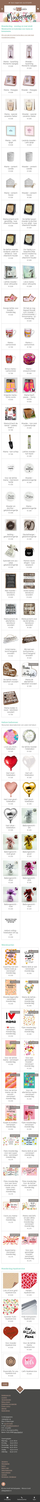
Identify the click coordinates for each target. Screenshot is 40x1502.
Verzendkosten (6, 1400)
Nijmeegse (5, 1477)
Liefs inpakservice (29, 1371)
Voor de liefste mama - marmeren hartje (10, 480)
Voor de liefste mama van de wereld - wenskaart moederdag (11, 1094)
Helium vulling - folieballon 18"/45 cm (10, 932)
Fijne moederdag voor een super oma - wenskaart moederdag (11, 1154)
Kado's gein (5, 1468)
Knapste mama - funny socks (11, 396)
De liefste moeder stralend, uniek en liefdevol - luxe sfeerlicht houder (10, 252)
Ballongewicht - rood (29, 905)
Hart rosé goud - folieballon (11, 800)
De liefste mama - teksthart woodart (10, 681)
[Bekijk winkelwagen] (38, 8)
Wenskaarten (5, 1464)
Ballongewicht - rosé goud (10, 853)
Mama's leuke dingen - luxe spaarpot (29, 563)
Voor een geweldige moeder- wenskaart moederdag (29, 1254)
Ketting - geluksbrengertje (11, 536)
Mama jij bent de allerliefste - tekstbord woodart (11, 622)
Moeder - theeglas (29, 90)
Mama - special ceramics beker (10, 115)
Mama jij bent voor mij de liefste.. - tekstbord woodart (29, 622)
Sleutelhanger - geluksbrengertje (29, 536)
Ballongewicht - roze (10, 905)
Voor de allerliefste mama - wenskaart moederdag (29, 1093)
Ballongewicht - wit (29, 827)
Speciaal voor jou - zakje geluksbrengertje (10, 563)
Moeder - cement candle (29, 168)
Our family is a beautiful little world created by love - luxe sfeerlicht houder (29, 253)
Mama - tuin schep (10, 452)
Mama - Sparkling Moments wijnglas (10, 63)
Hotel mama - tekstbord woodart (29, 593)
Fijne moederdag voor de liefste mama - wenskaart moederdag (29, 1184)
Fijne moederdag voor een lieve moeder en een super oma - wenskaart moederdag (11, 1186)
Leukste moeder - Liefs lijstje (29, 141)
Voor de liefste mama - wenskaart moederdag (10, 1060)
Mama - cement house (10, 194)
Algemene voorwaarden (9, 1404)
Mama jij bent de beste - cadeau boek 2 (11, 425)
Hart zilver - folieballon (11, 827)
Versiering (4, 1461)
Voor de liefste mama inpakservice (29, 1345)
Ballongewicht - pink (29, 879)
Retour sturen (5, 1402)
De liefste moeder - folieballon (29, 748)
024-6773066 (8, 1423)
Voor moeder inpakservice (10, 1344)
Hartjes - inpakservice (29, 1291)
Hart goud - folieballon (29, 800)
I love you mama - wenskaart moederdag (10, 1218)
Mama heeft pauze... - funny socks (29, 397)
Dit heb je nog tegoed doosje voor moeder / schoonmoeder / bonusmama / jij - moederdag (29, 313)
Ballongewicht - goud (29, 853)
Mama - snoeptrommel (29, 370)
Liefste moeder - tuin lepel (29, 453)
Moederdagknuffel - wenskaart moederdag (10, 999)
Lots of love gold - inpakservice (10, 1291)
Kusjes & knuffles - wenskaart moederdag (10, 1125)
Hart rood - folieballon (10, 774)
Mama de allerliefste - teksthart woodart (29, 682)
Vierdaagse (12, 1477)
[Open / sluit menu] (2, 8)
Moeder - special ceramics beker (29, 115)
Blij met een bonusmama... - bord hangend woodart (29, 652)
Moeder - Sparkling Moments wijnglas (29, 64)
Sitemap (4, 1408)
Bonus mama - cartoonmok (11, 370)
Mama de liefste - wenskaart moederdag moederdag (29, 1000)
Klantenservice (6, 1395)
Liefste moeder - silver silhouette (11, 283)
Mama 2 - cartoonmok (29, 344)
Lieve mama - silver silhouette (29, 283)
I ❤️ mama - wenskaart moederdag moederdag (11, 1030)
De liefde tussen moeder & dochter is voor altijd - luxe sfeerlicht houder (29, 222)
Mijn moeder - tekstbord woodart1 (11, 593)
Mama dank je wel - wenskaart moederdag (29, 969)
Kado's (3, 1466)
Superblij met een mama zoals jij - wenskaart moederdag (10, 970)
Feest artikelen (5, 1472)
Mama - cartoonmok (11, 344)
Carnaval (4, 1475)
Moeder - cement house (29, 194)
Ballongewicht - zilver (10, 879)
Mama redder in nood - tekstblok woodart (11, 710)
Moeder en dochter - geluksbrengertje (11, 508)
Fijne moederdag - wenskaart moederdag (29, 1029)
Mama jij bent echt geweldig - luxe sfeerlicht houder (10, 221)
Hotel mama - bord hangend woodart (11, 651)
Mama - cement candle (10, 168)
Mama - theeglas (11, 90)
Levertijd (4, 1397)
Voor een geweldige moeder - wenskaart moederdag (29, 1062)
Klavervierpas (5, 1410)
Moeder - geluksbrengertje (29, 479)
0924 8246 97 (18, 1432)
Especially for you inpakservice (10, 1372)
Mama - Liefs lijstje (10, 141)
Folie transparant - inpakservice (29, 1318)
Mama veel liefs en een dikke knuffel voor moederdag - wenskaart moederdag (29, 1221)
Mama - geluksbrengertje (29, 507)
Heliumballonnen (6, 1470)
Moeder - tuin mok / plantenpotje (29, 424)
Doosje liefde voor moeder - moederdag (10, 310)
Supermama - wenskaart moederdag (10, 1252)
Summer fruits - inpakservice (10, 1318)
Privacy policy (5, 1406)
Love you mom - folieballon (10, 748)
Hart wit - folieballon (29, 774)
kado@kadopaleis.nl (12, 1426)
